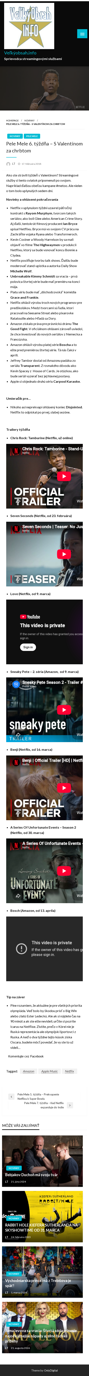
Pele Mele (32, 136)
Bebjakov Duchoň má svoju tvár (31, 1174)
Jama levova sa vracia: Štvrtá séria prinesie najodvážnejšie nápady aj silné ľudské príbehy (41, 1335)
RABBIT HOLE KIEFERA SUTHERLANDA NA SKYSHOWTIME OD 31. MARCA (41, 1227)
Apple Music (49, 1071)
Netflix (69, 1071)
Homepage (12, 120)
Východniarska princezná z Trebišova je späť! (38, 1283)
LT (14, 163)
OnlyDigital (51, 1370)
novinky (29, 120)
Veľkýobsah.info (20, 52)
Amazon (28, 1071)
